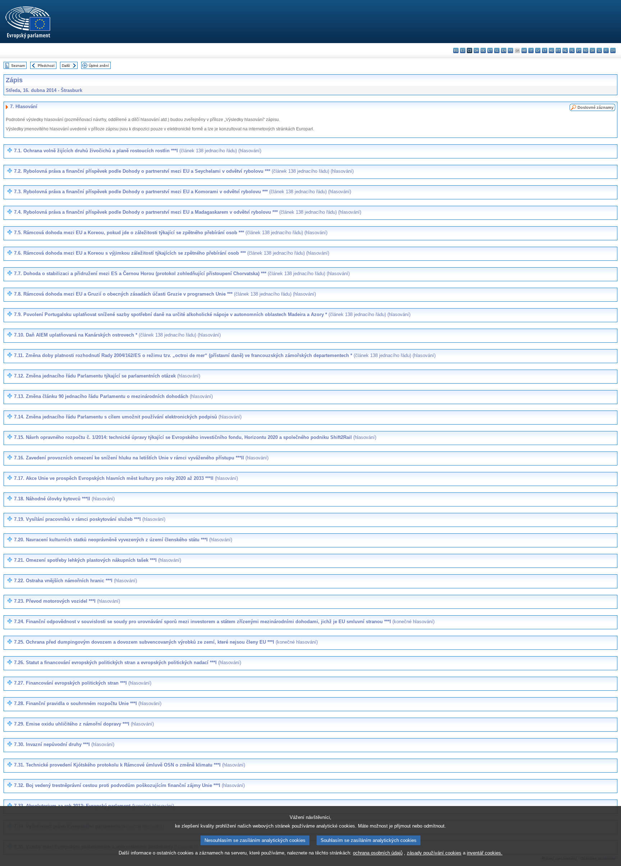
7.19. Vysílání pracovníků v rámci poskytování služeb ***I (89, 519)
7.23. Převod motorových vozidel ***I (67, 601)
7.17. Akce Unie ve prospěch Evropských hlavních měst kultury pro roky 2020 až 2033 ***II (126, 478)
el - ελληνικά (497, 50)
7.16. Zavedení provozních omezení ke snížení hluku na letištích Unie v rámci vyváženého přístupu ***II (141, 457)
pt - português (578, 50)
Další (66, 66)
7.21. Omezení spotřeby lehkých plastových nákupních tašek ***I (97, 560)
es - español (462, 50)
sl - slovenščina (599, 50)
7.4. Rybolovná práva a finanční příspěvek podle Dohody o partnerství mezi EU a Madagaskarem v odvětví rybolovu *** (187, 212)
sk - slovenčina (592, 50)
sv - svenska (613, 50)
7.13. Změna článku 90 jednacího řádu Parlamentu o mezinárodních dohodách (113, 396)
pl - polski (572, 50)
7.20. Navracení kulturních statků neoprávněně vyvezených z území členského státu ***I (123, 539)
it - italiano (531, 50)
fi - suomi (606, 50)
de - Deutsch (483, 50)
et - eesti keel (490, 50)
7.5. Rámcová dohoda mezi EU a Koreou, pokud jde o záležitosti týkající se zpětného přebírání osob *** (170, 232)
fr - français (510, 50)
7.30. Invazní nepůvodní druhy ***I (64, 744)
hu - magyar (551, 50)
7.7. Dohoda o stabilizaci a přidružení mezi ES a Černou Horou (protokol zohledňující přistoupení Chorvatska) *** (182, 273)
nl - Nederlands (565, 50)
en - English (503, 50)
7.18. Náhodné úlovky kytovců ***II (64, 498)
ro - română (585, 50)
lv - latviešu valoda (537, 50)
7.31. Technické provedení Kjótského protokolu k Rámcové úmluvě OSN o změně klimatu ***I (129, 765)
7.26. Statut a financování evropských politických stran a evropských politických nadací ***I (127, 662)
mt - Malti (558, 50)
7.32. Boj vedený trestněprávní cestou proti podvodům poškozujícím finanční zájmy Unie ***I (129, 785)
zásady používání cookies (434, 853)
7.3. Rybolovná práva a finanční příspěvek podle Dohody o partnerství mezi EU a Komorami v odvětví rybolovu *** (182, 191)
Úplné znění (99, 66)
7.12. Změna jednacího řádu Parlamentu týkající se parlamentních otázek (107, 376)
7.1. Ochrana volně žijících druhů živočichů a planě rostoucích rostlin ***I (137, 150)
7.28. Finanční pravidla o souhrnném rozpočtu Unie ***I (87, 703)
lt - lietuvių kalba (544, 50)
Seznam (18, 66)
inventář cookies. (484, 853)
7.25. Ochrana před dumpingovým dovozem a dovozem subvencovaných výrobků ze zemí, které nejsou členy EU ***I (166, 642)
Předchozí (46, 66)
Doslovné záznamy (595, 107)
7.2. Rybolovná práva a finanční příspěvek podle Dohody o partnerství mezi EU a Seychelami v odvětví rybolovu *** (184, 171)
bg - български (456, 50)
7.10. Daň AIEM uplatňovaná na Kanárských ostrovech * (117, 335)
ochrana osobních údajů (377, 853)
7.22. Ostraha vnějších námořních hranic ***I (75, 580)
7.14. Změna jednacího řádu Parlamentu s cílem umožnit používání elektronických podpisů (128, 417)
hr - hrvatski (524, 50)
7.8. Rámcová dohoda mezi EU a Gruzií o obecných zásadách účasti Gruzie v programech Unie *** (165, 294)
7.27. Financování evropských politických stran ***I (82, 683)
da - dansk (476, 50)
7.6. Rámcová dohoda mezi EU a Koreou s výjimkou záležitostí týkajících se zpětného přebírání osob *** (171, 253)
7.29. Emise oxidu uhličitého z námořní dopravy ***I (84, 724)
